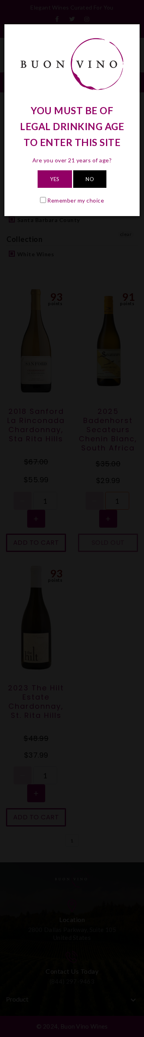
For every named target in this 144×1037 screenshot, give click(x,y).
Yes (55, 179)
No (90, 179)
